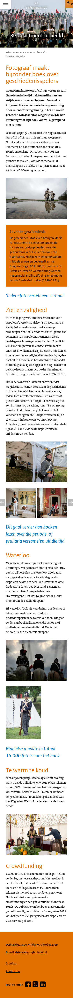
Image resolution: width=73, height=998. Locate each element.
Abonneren (13, 971)
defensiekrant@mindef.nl (31, 952)
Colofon (11, 963)
